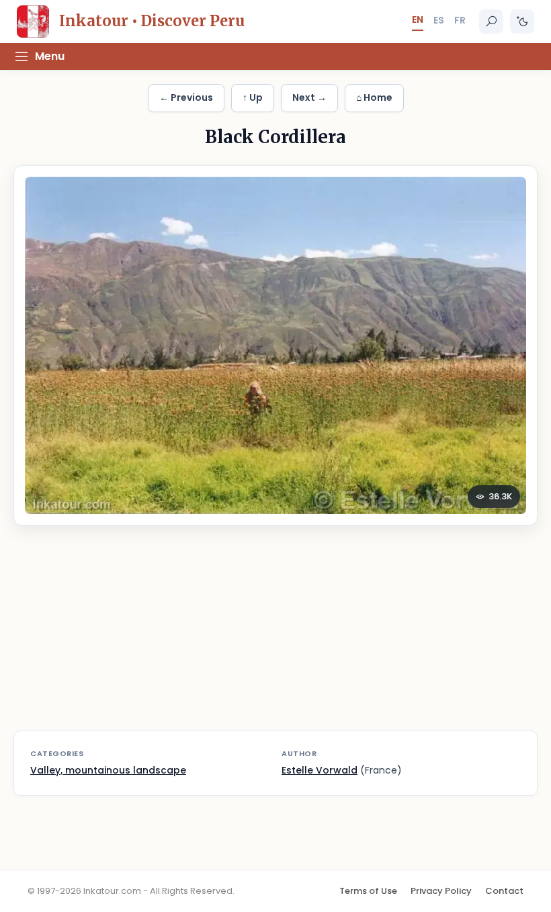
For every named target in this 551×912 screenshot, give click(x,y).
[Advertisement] (275, 636)
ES (438, 20)
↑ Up (253, 97)
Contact (504, 890)
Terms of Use (368, 890)
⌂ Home (374, 97)
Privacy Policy (441, 890)
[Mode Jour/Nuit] (522, 21)
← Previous (186, 97)
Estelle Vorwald (319, 770)
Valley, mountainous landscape (108, 770)
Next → (309, 97)
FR (460, 20)
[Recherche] (491, 21)
